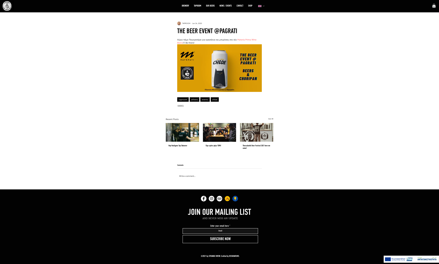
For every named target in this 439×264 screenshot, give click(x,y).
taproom (183, 99)
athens (194, 99)
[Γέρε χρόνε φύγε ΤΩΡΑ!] (219, 132)
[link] (434, 5)
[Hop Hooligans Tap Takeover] (182, 132)
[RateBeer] (235, 198)
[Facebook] (203, 198)
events (205, 99)
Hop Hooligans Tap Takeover (178, 146)
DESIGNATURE (234, 256)
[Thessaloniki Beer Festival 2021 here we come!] (256, 132)
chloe (214, 99)
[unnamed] (227, 198)
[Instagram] (211, 198)
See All (270, 119)
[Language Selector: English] (261, 6)
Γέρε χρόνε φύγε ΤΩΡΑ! (213, 146)
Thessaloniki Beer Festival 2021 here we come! (256, 147)
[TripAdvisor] (219, 198)
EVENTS (181, 106)
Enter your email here (219, 226)
